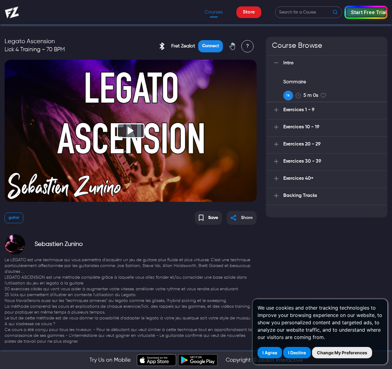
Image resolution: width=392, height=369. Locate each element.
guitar (14, 218)
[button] (366, 12)
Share (247, 218)
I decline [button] (297, 352)
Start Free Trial (368, 12)
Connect (210, 46)
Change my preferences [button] (342, 352)
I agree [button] (269, 352)
